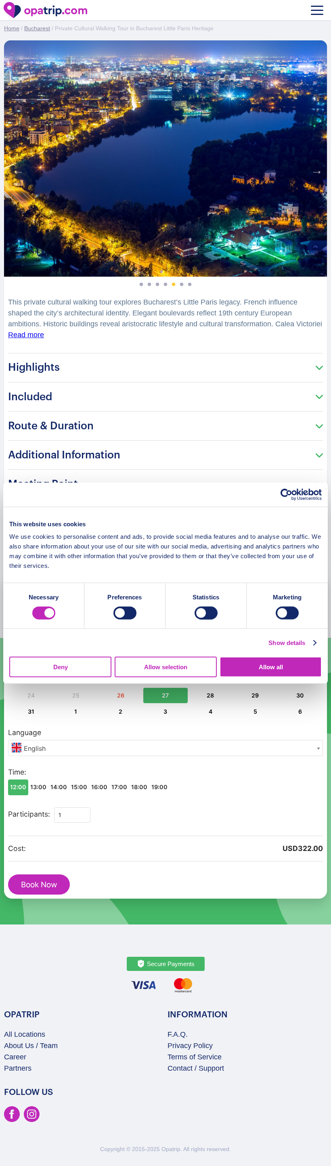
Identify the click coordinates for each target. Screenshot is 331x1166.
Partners (17, 1068)
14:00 (58, 787)
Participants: (29, 814)
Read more (26, 335)
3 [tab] (157, 285)
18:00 (139, 787)
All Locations (24, 1034)
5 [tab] (174, 285)
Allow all (271, 667)
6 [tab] (182, 285)
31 (31, 711)
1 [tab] (141, 285)
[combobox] (165, 748)
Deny (60, 667)
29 (255, 695)
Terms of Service (195, 1057)
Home (11, 28)
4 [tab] (165, 285)
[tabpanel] (165, 158)
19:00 (159, 787)
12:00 (18, 787)
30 (300, 695)
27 (165, 695)
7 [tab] (190, 285)
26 (120, 695)
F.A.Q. (178, 1034)
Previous (16, 168)
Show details (286, 642)
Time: (17, 772)
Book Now (39, 884)
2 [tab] (149, 285)
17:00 (119, 787)
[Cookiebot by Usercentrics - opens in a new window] (286, 494)
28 (210, 695)
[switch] (124, 612)
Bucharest (37, 28)
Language (24, 732)
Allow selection (165, 667)
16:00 (99, 787)
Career (15, 1057)
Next (315, 168)
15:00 (79, 787)
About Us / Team (31, 1046)
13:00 (38, 787)
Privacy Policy (190, 1046)
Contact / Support (196, 1068)
